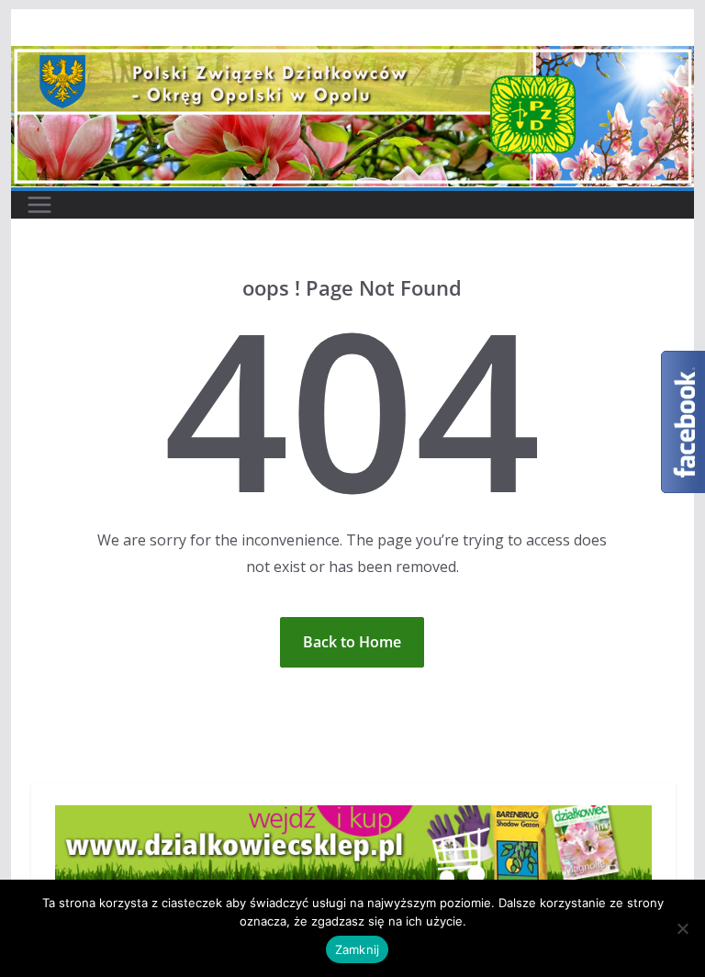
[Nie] (682, 928)
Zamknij (357, 949)
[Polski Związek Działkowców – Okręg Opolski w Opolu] (353, 59)
